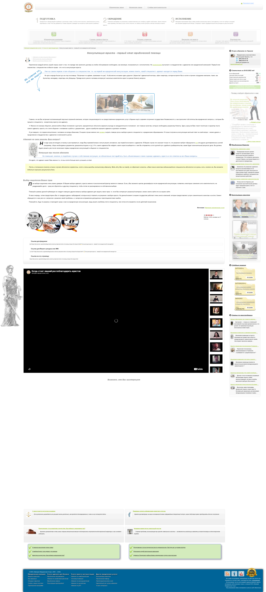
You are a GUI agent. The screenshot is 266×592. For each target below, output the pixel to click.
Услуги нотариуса (101, 585)
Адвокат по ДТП (76, 585)
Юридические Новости (240, 145)
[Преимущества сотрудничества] (244, 91)
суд (196, 143)
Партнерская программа (35, 585)
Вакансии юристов (33, 576)
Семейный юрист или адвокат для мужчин (44, 551)
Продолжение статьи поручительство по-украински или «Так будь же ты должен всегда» (159, 547)
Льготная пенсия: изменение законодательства (244, 179)
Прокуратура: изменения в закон (240, 149)
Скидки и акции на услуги (35, 583)
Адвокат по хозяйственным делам (57, 578)
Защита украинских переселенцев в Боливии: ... (244, 384)
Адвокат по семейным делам (80, 576)
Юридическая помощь (102, 578)
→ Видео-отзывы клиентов (253, 141)
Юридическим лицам (116, 7)
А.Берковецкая (256, 580)
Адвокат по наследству (78, 583)
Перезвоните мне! (248, 3)
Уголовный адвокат (77, 578)
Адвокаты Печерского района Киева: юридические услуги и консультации (155, 555)
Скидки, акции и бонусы (99, 39)
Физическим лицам (135, 7)
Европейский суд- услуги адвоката (106, 583)
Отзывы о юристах (144, 39)
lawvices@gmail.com (236, 64)
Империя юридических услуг (29, 8)
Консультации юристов (241, 195)
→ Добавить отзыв (254, 122)
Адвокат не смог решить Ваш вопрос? (44, 57)
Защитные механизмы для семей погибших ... (243, 373)
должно (102, 132)
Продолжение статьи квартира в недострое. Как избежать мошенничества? (62, 528)
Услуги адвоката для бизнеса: (58, 574)
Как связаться (32, 578)
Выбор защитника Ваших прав (42, 61)
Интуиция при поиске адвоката (42, 59)
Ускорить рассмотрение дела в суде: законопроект (244, 164)
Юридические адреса (53, 581)
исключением (157, 65)
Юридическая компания (53, 39)
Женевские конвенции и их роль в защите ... (243, 359)
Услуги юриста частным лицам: (82, 574)
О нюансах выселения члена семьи (42, 547)
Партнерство (235, 39)
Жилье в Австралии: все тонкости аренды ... (243, 319)
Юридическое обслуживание (55, 576)
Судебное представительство (157, 7)
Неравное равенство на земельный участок (147, 528)
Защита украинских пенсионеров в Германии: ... (244, 346)
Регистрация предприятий (55, 583)
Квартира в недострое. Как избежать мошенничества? (48, 555)
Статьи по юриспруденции (242, 315)
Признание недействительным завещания (146, 551)
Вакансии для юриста (190, 39)
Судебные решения (239, 265)
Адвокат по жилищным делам (80, 581)
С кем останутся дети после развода (43, 511)
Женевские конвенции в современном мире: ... (244, 332)
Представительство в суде (104, 581)
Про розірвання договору (244, 273)
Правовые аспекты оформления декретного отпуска (149, 511)
